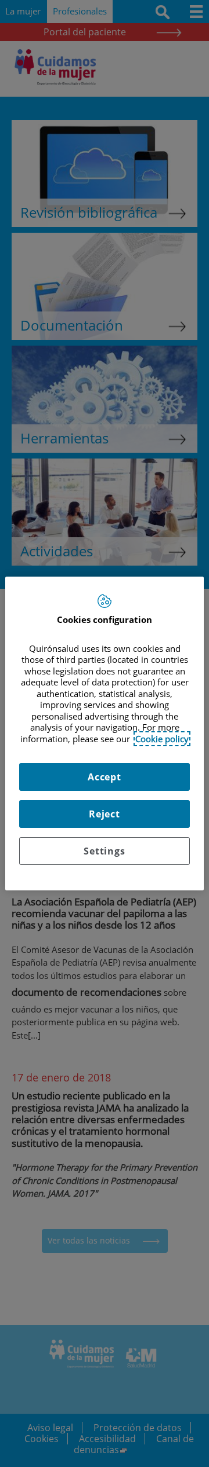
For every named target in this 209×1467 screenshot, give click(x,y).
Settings (104, 851)
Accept (104, 777)
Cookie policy (162, 738)
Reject (104, 814)
